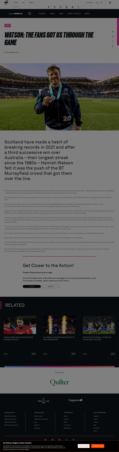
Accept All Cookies (97, 446)
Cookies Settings (84, 446)
